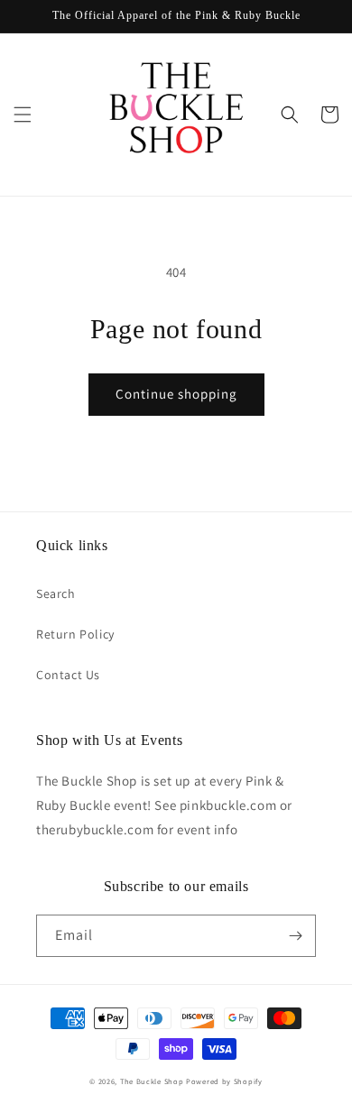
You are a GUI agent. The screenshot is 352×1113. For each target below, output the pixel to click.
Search (56, 593)
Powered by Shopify (224, 1081)
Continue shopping (176, 393)
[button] (22, 114)
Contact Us (68, 675)
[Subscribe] (295, 936)
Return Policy (75, 634)
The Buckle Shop (152, 1081)
